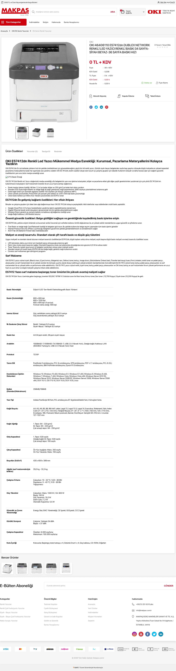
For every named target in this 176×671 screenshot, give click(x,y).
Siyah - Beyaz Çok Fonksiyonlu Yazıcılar (15, 617)
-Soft (75, 668)
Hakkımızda (56, 22)
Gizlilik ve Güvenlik (51, 621)
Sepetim (91, 621)
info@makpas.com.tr (144, 610)
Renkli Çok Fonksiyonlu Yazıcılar (12, 608)
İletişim (45, 22)
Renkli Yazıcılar (6, 604)
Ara (112, 12)
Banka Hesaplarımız (71, 22)
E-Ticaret (81, 668)
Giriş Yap (163, 2)
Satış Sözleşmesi (50, 612)
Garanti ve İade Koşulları (53, 617)
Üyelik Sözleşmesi (51, 608)
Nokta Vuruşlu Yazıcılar (8, 621)
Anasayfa (91, 604)
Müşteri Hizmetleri (95, 617)
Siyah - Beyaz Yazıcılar (8, 612)
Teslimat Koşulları (50, 604)
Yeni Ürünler (92, 608)
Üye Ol (172, 2)
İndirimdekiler (34, 22)
